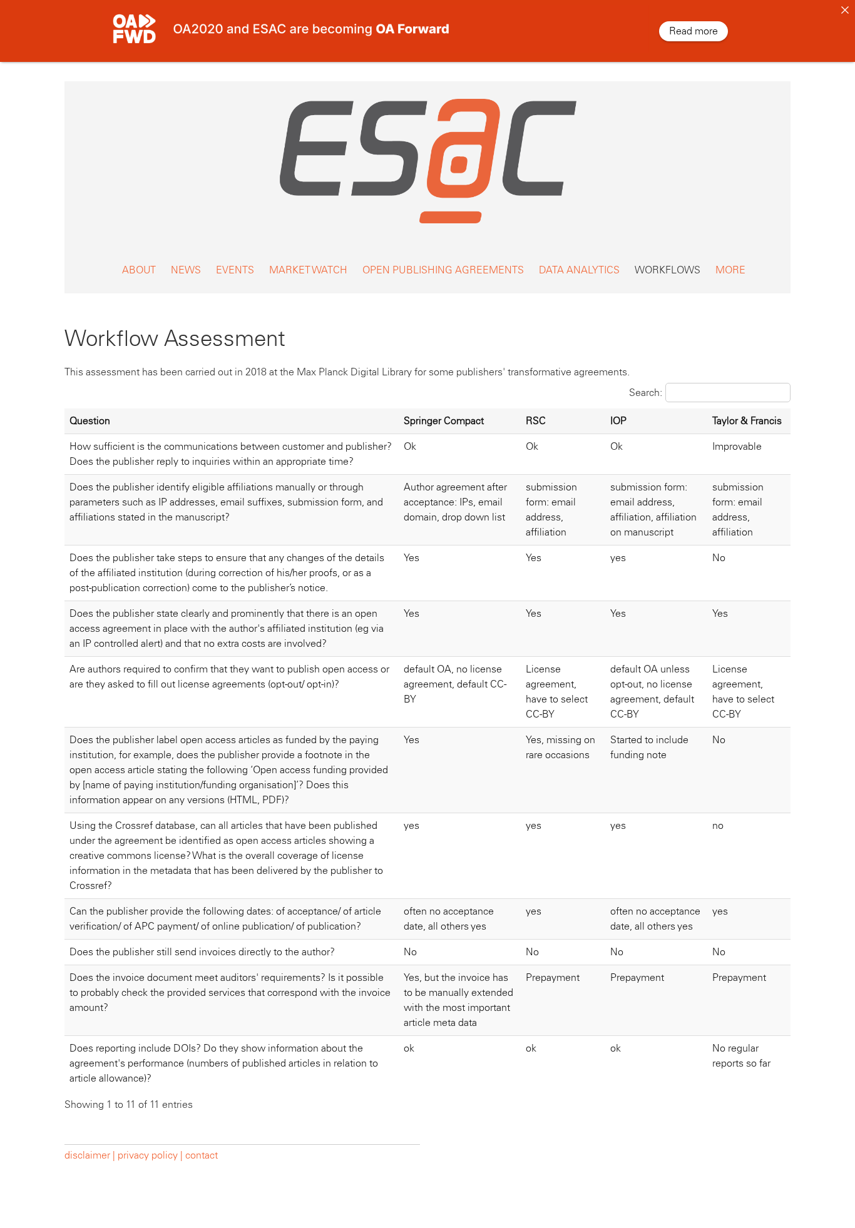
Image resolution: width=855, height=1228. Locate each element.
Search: (645, 392)
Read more (693, 31)
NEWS (186, 270)
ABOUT (139, 270)
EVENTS (235, 270)
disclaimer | (91, 1155)
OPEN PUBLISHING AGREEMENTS (443, 270)
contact (201, 1155)
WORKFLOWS (667, 270)
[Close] (845, 10)
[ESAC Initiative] (427, 227)
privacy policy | (150, 1155)
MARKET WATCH (308, 270)
